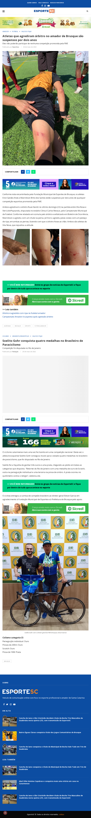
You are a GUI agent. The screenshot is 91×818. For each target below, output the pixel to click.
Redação (15, 352)
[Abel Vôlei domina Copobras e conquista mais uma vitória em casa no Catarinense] (9, 785)
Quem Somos (32, 3)
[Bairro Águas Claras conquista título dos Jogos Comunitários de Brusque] (9, 736)
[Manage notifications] (5, 813)
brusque (18, 326)
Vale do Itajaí (26, 31)
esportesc (15, 47)
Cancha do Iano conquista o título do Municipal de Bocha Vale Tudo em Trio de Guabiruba (52, 748)
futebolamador (40, 326)
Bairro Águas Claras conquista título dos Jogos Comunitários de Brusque (50, 732)
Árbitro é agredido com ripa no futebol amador (24, 313)
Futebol (15, 31)
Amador (5, 31)
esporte (28, 326)
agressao (7, 326)
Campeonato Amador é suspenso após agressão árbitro (27, 316)
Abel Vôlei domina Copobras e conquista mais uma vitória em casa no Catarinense (49, 782)
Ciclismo (5, 336)
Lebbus (61, 814)
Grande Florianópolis (20, 336)
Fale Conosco (43, 3)
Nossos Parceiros (57, 3)
